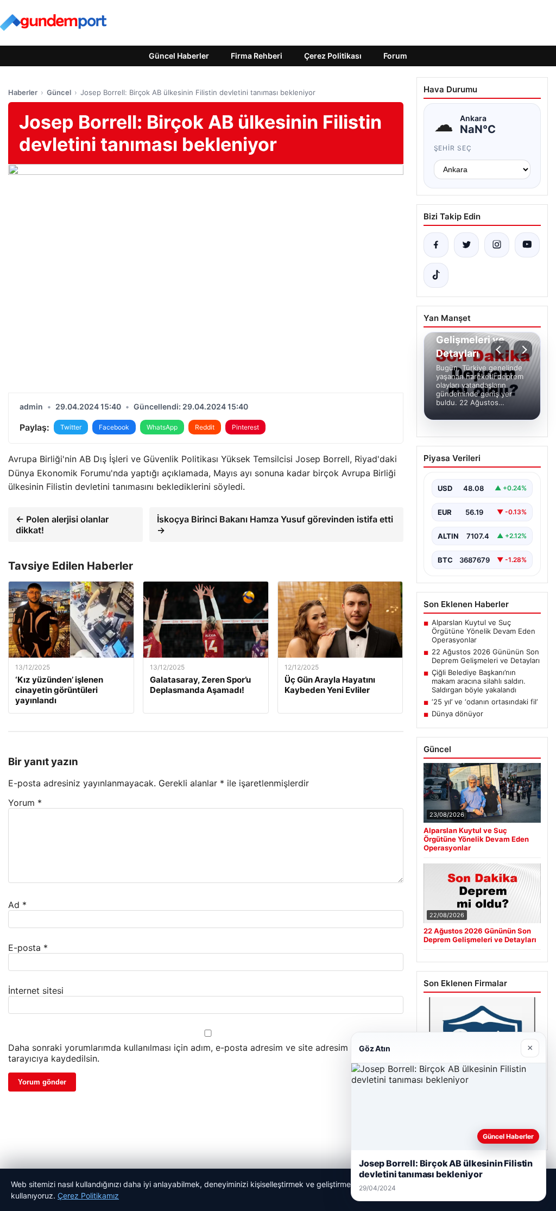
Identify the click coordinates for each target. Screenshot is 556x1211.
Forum (395, 55)
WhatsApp (162, 427)
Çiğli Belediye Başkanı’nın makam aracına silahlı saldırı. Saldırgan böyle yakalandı (479, 681)
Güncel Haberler (179, 55)
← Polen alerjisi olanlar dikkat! (62, 524)
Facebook (114, 427)
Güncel (59, 92)
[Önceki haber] (500, 349)
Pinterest (245, 427)
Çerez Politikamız (88, 1195)
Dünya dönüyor (457, 713)
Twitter (70, 427)
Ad (17, 904)
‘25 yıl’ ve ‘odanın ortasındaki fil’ (485, 701)
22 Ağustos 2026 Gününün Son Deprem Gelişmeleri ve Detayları (486, 656)
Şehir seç (453, 148)
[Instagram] (496, 244)
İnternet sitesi (36, 990)
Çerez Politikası (333, 55)
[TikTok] (436, 275)
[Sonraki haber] (523, 349)
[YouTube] (527, 244)
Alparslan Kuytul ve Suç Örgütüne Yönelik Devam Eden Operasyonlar (483, 631)
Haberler (22, 92)
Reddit (204, 427)
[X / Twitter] (466, 244)
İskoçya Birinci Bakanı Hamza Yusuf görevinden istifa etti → (275, 524)
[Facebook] (436, 244)
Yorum (25, 802)
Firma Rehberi (256, 55)
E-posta (28, 947)
